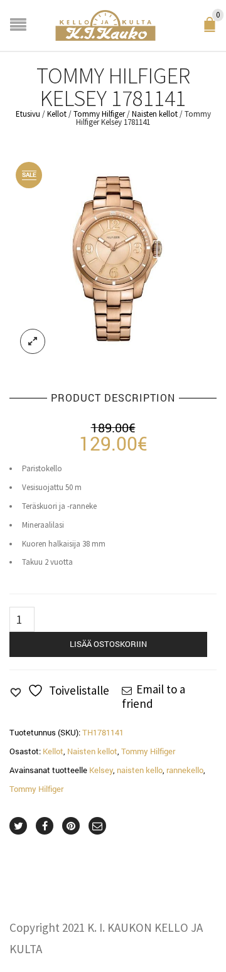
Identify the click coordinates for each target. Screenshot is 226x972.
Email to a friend (153, 695)
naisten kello (140, 770)
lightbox (32, 341)
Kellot (57, 114)
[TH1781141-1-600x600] (113, 259)
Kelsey (101, 770)
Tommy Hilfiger (99, 114)
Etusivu (28, 114)
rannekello (184, 770)
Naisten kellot (155, 114)
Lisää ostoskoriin (108, 644)
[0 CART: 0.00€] (212, 29)
